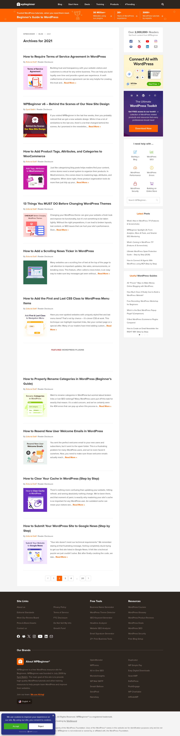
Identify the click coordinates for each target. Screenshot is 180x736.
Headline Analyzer (98, 622)
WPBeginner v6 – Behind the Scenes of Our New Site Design (66, 104)
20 (83, 578)
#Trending (130, 4)
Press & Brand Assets (26, 622)
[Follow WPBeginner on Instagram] (156, 41)
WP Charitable (134, 691)
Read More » (70, 82)
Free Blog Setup (135, 638)
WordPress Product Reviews (141, 617)
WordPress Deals (135, 622)
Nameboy (94, 696)
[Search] (162, 4)
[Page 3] (144, 334)
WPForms (94, 665)
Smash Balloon (97, 686)
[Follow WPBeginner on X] (139, 41)
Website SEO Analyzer (100, 628)
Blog (60, 4)
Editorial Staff (31, 62)
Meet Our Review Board (28, 617)
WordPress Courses (137, 607)
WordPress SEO (135, 628)
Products (114, 4)
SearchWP (132, 675)
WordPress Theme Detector (102, 612)
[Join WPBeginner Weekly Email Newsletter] (156, 46)
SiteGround (72, 720)
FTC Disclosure (60, 617)
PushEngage (134, 686)
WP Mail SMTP (96, 681)
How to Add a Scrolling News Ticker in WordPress (58, 251)
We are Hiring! (37, 694)
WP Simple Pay (135, 665)
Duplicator (133, 659)
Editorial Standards (25, 612)
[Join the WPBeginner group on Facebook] (131, 46)
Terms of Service (61, 612)
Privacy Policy (59, 607)
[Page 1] (139, 334)
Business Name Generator (102, 607)
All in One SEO (97, 670)
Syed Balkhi (30, 109)
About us (21, 607)
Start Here (73, 4)
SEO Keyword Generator (101, 617)
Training (100, 4)
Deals (87, 4)
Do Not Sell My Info (62, 622)
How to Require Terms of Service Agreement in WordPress (64, 56)
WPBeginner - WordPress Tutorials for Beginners (26, 4)
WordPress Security (137, 633)
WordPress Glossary (137, 612)
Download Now (143, 128)
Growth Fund (59, 628)
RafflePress (133, 681)
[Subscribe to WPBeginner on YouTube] (147, 41)
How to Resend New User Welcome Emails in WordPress (63, 431)
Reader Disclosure (45, 62)
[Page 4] (147, 334)
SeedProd (94, 691)
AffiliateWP (133, 696)
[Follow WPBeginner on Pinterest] (139, 46)
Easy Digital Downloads (139, 670)
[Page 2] (142, 334)
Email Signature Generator (102, 633)
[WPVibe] (143, 72)
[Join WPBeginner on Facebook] (131, 41)
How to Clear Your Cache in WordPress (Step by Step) (61, 478)
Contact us (22, 628)
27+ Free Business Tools (101, 638)
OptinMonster (96, 659)
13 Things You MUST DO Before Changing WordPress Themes (67, 203)
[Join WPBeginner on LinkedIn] (147, 46)
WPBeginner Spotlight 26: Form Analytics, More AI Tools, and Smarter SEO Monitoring (142, 233)
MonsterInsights (97, 675)
